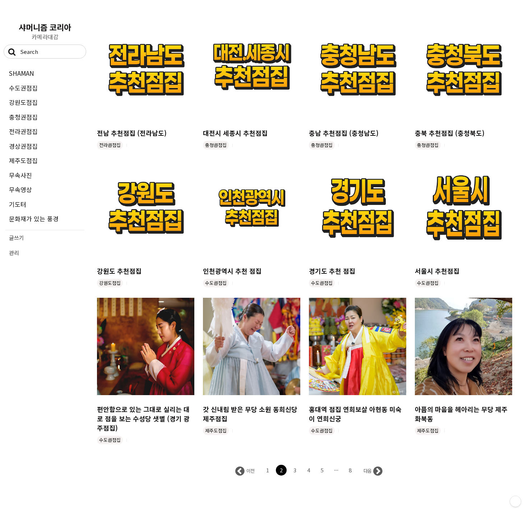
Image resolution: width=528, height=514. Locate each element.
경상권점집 (23, 146)
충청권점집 (23, 116)
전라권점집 (23, 131)
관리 (14, 252)
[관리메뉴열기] (515, 501)
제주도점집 (23, 160)
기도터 (17, 204)
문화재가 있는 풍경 (34, 218)
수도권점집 (23, 87)
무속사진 (20, 175)
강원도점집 (23, 102)
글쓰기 (16, 237)
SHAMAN (21, 73)
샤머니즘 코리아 (45, 27)
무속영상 (20, 189)
